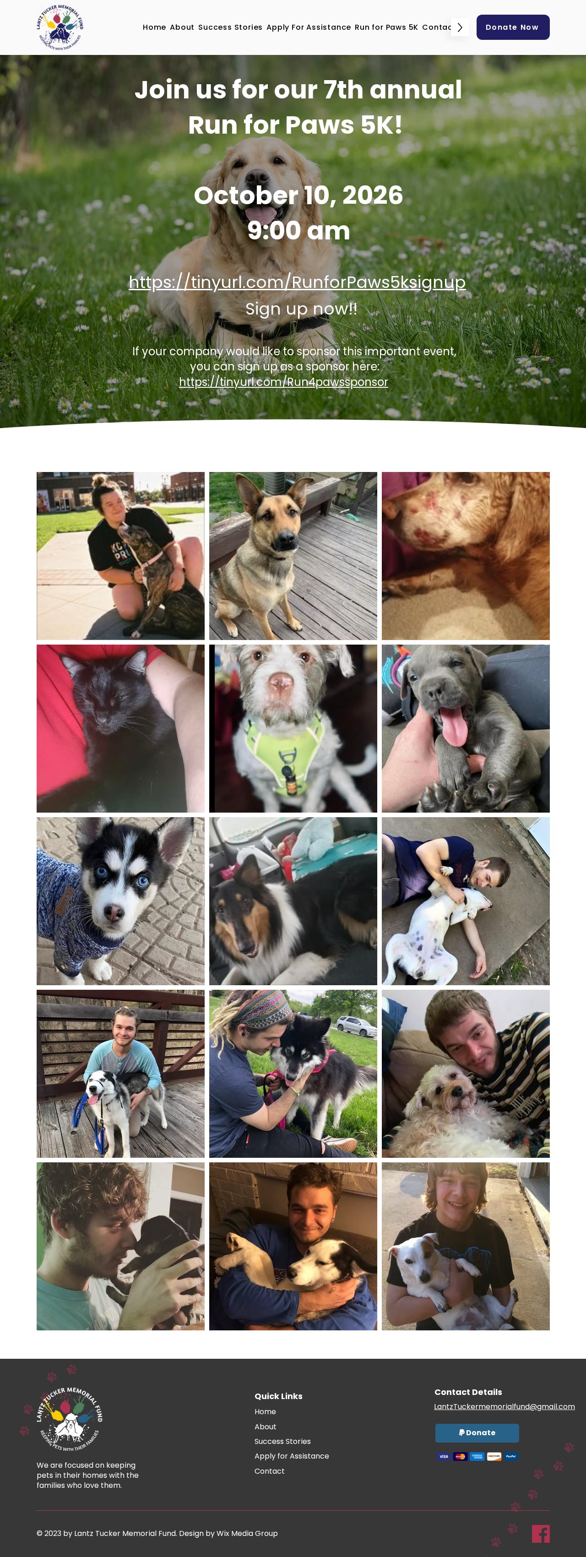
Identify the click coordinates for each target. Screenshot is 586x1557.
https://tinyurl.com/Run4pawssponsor (283, 382)
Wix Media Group (247, 1533)
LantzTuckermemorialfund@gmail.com (504, 1406)
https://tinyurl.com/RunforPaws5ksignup (297, 282)
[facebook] (541, 1534)
